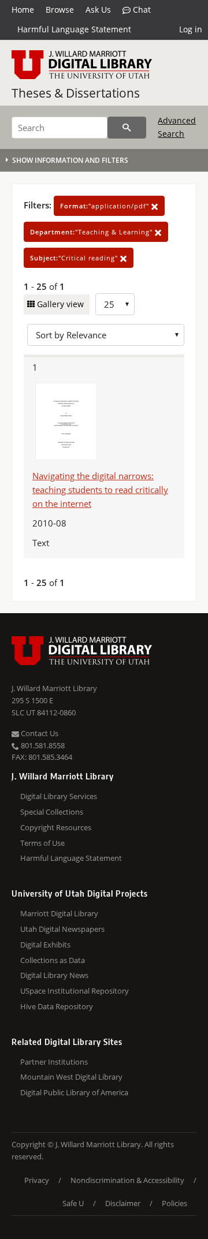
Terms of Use (42, 843)
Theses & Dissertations (76, 93)
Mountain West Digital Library (71, 1077)
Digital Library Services (58, 796)
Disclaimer (122, 1203)
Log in (190, 29)
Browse (60, 9)
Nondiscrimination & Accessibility (127, 1180)
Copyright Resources (55, 827)
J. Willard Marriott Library (54, 688)
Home (23, 9)
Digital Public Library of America (74, 1092)
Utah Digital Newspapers (62, 929)
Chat (141, 9)
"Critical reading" (75, 257)
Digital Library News (54, 975)
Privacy (36, 1180)
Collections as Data (52, 960)
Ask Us (98, 9)
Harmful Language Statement (74, 29)
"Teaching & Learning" (92, 231)
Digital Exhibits (45, 944)
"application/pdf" (105, 205)
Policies (174, 1203)
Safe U (73, 1203)
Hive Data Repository (56, 1006)
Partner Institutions (54, 1062)
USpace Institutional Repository (74, 991)
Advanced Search (177, 127)
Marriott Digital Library (59, 913)
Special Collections (51, 812)
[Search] (126, 128)
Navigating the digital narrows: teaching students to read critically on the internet (100, 489)
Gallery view (59, 303)
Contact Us (38, 733)
